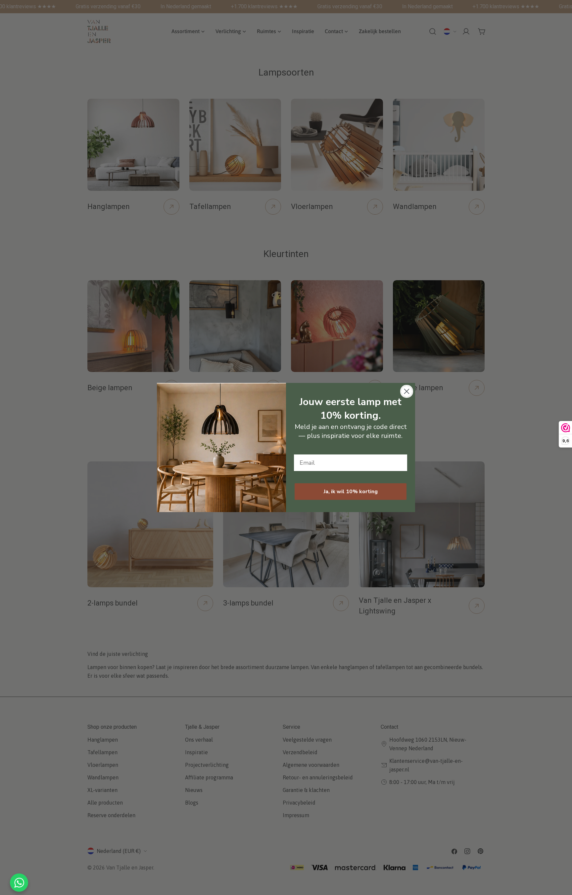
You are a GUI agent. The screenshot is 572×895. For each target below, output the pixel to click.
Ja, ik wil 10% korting (351, 491)
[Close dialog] (406, 391)
